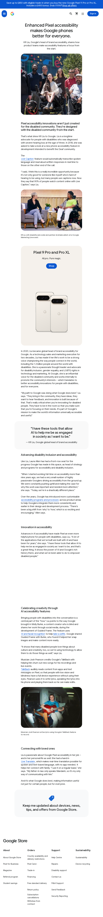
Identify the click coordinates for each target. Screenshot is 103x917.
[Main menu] (4, 13)
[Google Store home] (12, 14)
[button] (70, 13)
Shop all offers (69, 5)
